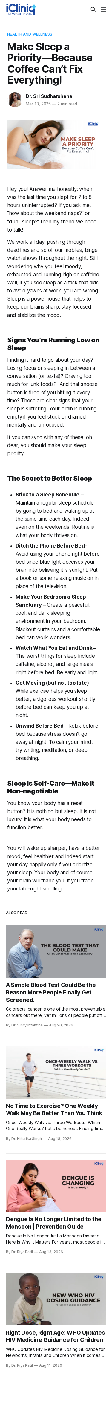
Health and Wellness (29, 34)
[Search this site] (93, 9)
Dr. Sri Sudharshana (49, 96)
